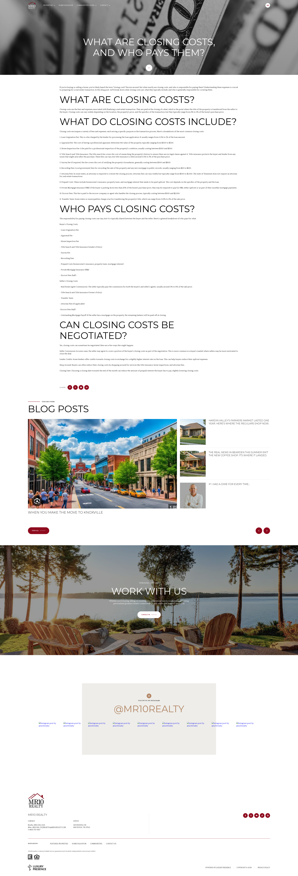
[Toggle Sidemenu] (267, 5)
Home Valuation (66, 5)
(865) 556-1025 (39, 825)
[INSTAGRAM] (251, 815)
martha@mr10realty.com (55, 827)
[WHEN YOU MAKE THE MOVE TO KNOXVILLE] (102, 431)
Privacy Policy (264, 868)
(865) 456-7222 (38, 827)
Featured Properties (59, 844)
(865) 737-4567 (35, 830)
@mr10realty (149, 709)
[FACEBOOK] (245, 815)
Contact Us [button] (111, 844)
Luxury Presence (223, 868)
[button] (149, 614)
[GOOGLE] (267, 815)
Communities (96, 844)
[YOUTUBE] (256, 815)
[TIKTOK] (262, 815)
